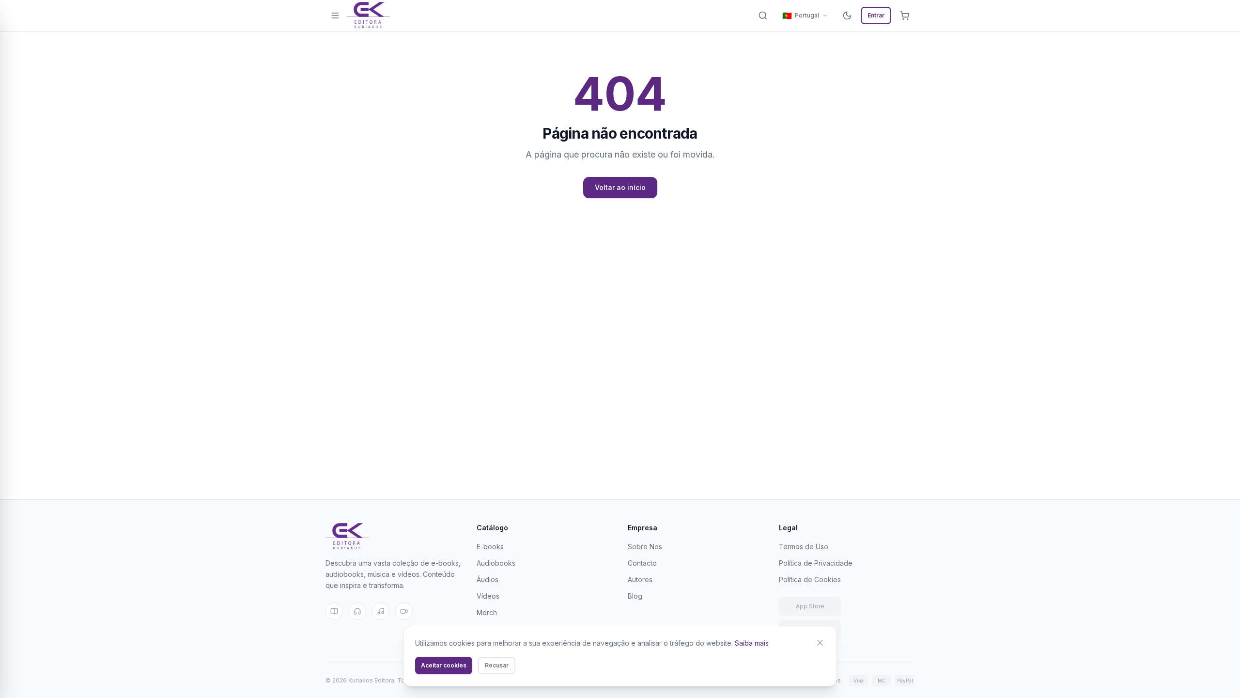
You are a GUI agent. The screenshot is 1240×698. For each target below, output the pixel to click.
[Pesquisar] (763, 15)
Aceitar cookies (443, 665)
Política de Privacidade (815, 563)
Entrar (876, 15)
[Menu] (335, 15)
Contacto (642, 563)
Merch (487, 612)
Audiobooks (496, 563)
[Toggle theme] (847, 15)
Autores (640, 579)
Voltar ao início (620, 187)
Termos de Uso (803, 546)
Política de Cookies (810, 579)
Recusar (497, 665)
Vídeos (488, 596)
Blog (635, 596)
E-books (490, 546)
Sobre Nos (645, 546)
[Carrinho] (904, 15)
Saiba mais (752, 643)
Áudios (487, 579)
